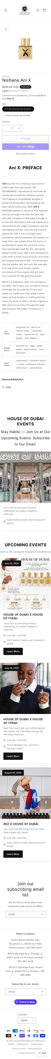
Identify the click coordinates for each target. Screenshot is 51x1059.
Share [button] (8, 387)
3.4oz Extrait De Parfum (19, 116)
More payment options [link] (25, 153)
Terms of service (19, 1049)
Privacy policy (37, 1044)
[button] (6, 10)
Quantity (6, 122)
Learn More (13, 651)
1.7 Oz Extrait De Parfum (19, 110)
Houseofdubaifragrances (24, 1041)
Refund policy (22, 1044)
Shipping (5, 91)
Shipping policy (35, 1049)
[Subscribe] (42, 914)
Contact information (27, 1053)
